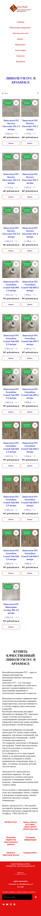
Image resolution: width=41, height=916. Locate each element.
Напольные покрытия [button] (20, 27)
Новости (20, 56)
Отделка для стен (20, 33)
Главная (20, 22)
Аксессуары (20, 50)
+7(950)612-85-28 (20, 874)
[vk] (3, 904)
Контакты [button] (20, 61)
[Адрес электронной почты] (7, 904)
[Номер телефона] (10, 904)
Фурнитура (20, 44)
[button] (14, 904)
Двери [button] (20, 39)
